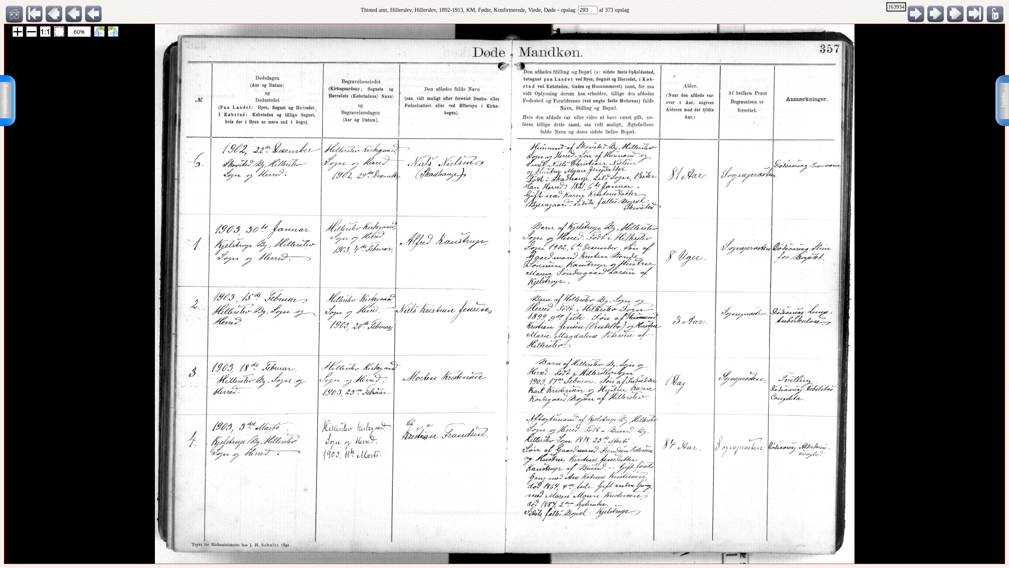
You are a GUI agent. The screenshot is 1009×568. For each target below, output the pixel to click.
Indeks (1003, 100)
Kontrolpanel (6, 99)
